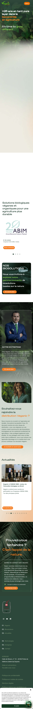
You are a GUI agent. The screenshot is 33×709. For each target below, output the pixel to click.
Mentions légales (8, 683)
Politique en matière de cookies (12, 679)
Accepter (16, 706)
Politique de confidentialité (11, 675)
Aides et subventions (9, 665)
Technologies (9, 641)
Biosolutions (9, 629)
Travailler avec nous (8, 668)
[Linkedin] (10, 618)
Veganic (7, 625)
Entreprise (8, 645)
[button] (30, 690)
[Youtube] (6, 618)
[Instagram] (3, 618)
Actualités (8, 633)
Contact (7, 649)
